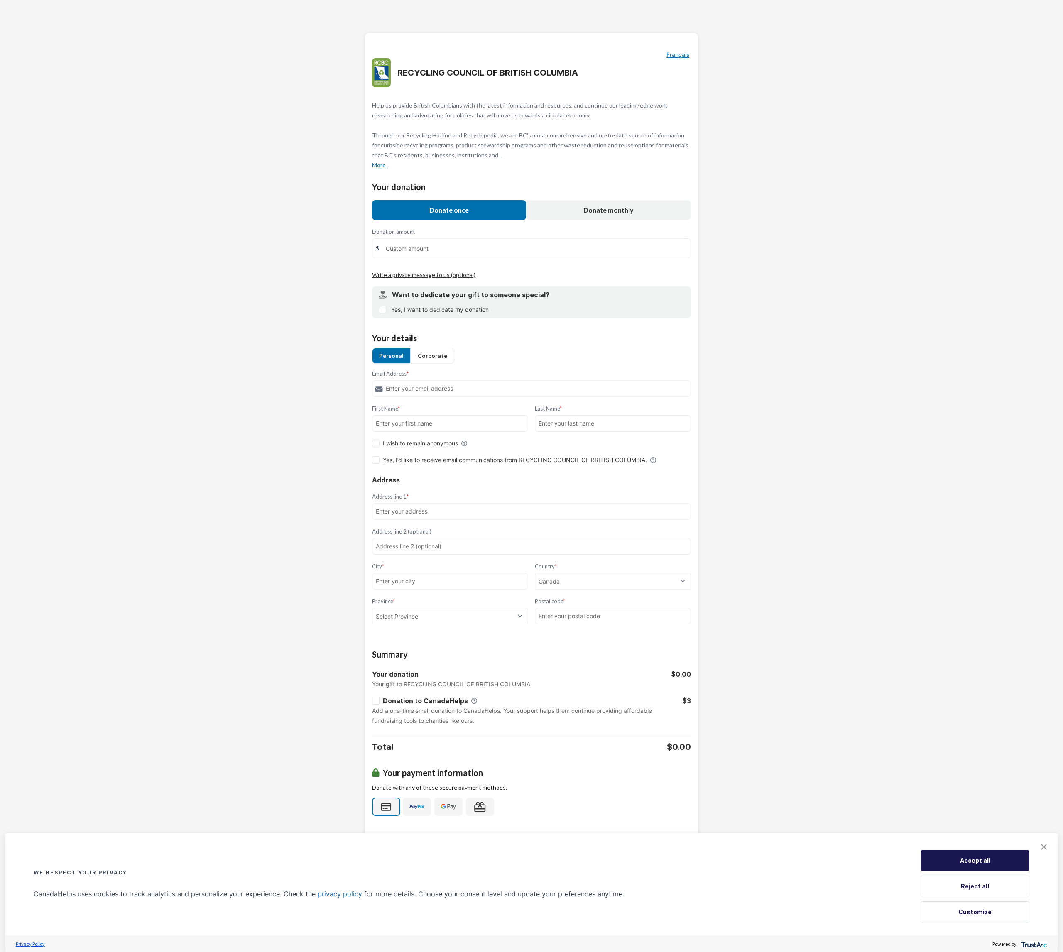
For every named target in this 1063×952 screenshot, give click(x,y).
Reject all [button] (975, 886)
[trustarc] (1033, 944)
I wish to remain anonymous (420, 443)
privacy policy (340, 894)
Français (677, 54)
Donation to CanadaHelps (425, 701)
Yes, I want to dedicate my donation (440, 309)
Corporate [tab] (432, 355)
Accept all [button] (975, 860)
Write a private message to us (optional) (423, 274)
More (379, 165)
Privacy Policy (30, 944)
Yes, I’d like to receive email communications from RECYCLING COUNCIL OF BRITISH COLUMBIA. (515, 459)
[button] (1044, 847)
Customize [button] (975, 911)
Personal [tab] (391, 355)
